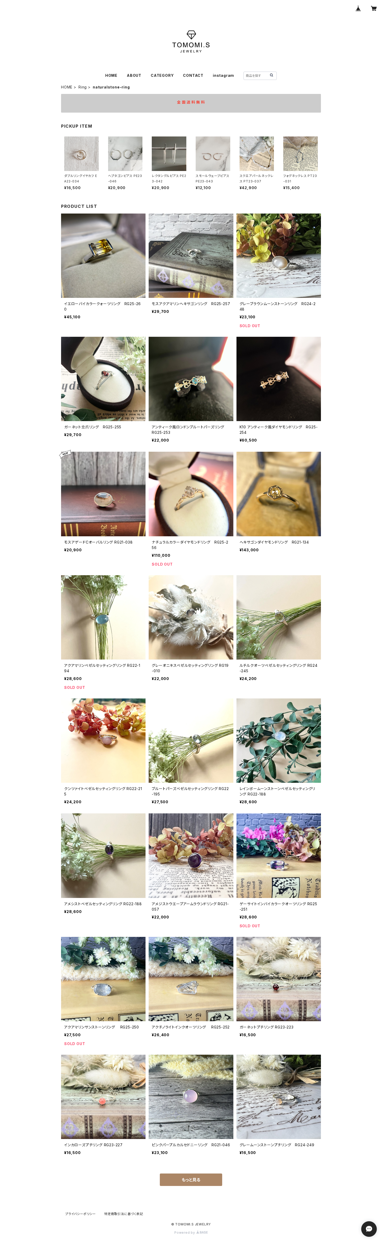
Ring (82, 87)
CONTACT (193, 75)
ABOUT (134, 75)
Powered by (185, 1232)
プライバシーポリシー (80, 1214)
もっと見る (191, 1179)
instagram (223, 75)
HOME (111, 75)
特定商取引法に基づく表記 (123, 1214)
